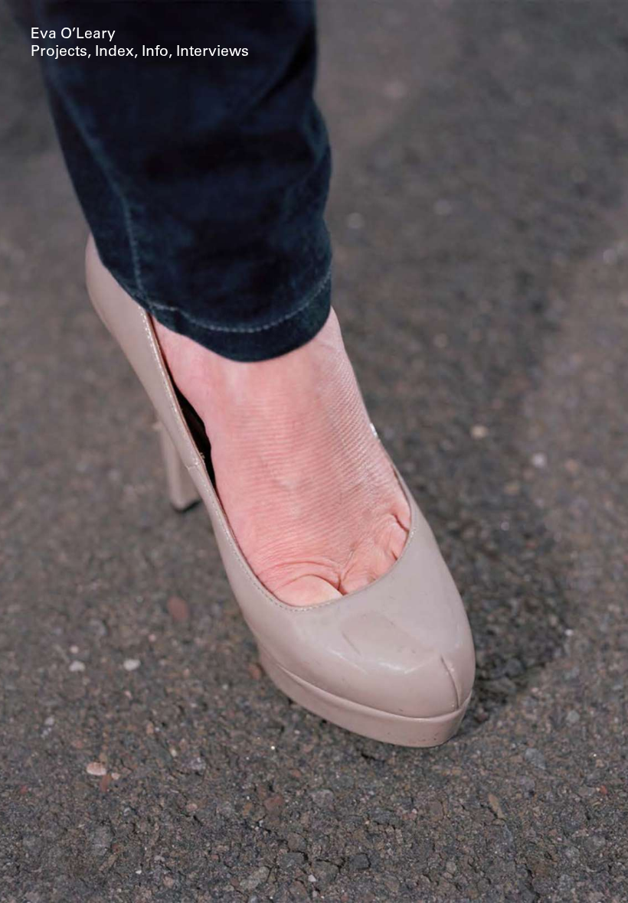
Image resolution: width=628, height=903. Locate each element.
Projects (59, 52)
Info (155, 52)
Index (114, 52)
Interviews (212, 52)
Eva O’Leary (73, 35)
